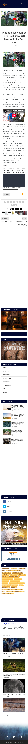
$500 (3, 570)
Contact (22, 742)
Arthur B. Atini (6, 371)
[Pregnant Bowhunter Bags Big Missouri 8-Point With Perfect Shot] (14, 18)
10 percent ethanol (7, 578)
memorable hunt (15, 126)
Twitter (13, 160)
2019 (3, 591)
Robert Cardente (7, 385)
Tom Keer (5, 392)
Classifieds (10, 742)
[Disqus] (14, 249)
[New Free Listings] (14, 556)
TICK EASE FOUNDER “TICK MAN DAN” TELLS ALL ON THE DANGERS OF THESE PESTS (14, 170)
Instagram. (20, 160)
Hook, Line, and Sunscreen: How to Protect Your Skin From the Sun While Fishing (17, 415)
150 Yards (21, 583)
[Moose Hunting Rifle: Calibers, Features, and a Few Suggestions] (14, 665)
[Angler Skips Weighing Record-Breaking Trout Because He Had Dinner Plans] (7, 432)
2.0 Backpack (5, 574)
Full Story (6, 194)
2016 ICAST (13, 587)
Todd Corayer (6, 388)
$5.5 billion (14, 568)
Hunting (10, 45)
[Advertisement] (14, 470)
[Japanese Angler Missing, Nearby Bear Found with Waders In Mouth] (7, 441)
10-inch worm (18, 578)
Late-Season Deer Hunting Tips (10, 713)
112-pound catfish (15, 580)
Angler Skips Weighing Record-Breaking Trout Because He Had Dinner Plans (17, 432)
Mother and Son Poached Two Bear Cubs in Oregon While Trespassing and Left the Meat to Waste (17, 407)
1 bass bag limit (6, 572)
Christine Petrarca (7, 378)
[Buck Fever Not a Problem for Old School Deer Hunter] (14, 645)
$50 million (22, 568)
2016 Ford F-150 (5, 587)
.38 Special (9, 570)
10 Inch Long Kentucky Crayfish (10, 576)
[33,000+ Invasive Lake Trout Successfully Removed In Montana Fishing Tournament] (7, 424)
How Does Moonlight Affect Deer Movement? (14, 694)
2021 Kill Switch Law (7, 593)
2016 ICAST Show (6, 589)
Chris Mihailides (6, 374)
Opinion (4, 367)
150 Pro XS (4, 583)
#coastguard (5, 568)
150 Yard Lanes (13, 583)
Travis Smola (20, 158)
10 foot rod (14, 574)
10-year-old (5, 580)
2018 (21, 589)
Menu (23, 4)
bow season (13, 82)
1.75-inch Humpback (17, 572)
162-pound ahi (5, 585)
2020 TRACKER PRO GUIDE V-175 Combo (15, 591)
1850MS (20, 585)
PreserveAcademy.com (10, 624)
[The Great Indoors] (14, 320)
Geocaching (6, 163)
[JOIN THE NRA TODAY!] (14, 532)
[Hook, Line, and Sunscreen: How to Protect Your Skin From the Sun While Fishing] (7, 416)
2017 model (14, 589)
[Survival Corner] (14, 350)
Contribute (16, 742)
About (5, 742)
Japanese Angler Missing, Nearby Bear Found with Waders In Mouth (17, 440)
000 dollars (17, 570)
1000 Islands (14, 585)
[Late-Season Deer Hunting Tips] (14, 705)
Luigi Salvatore (6, 381)
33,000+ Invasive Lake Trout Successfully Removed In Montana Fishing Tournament (18, 423)
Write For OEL (6, 395)
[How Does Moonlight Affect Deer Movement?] (14, 686)
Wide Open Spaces (10, 190)
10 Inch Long (22, 574)
